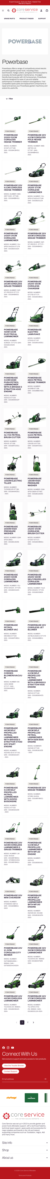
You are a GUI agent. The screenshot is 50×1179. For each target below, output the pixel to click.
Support (42, 19)
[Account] (41, 10)
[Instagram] (8, 1047)
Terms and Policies (25, 1175)
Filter (11, 99)
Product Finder (26, 19)
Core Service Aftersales (28, 1170)
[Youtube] (12, 1047)
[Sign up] (45, 1079)
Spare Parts (9, 19)
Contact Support (10, 1071)
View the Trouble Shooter (14, 1066)
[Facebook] (3, 1047)
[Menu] (3, 11)
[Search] (8, 10)
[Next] (33, 1022)
